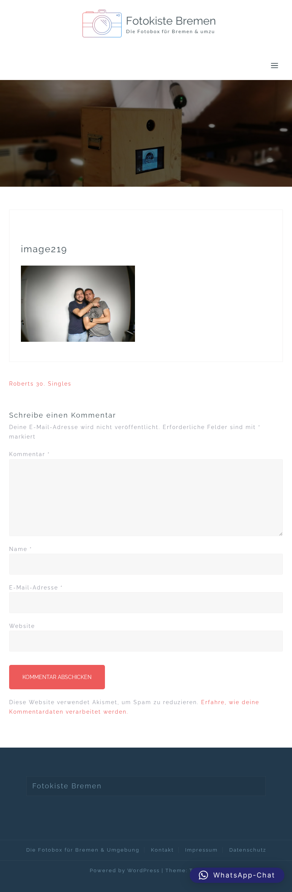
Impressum (201, 850)
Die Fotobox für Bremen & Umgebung (83, 850)
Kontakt (162, 850)
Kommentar (29, 454)
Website (22, 626)
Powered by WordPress (125, 870)
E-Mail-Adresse (36, 588)
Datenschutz (247, 850)
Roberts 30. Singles (40, 384)
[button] (237, 875)
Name (20, 549)
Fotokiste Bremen (67, 786)
